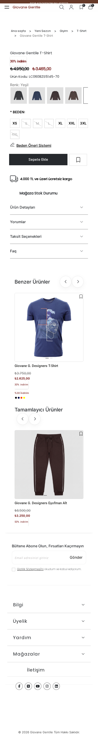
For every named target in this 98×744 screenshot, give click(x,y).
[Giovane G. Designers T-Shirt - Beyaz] (27, 398)
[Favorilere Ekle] (81, 296)
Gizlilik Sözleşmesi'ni (30, 569)
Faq (13, 251)
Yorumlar (18, 222)
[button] (47, 358)
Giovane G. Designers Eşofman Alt (41, 503)
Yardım (22, 637)
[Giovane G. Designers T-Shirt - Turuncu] (21, 398)
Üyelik (20, 621)
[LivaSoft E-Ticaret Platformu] (49, 724)
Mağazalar (26, 654)
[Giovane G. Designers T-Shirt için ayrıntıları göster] (49, 327)
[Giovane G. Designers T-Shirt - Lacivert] (19, 398)
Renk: (14, 85)
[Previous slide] (65, 281)
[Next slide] (77, 281)
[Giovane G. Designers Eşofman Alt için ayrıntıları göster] (49, 464)
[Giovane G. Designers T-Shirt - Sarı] (24, 398)
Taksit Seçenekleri (25, 236)
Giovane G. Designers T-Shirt (36, 366)
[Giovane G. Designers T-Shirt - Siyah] (16, 398)
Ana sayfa (18, 31)
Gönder (76, 557)
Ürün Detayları (22, 207)
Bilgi (18, 605)
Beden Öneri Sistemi (33, 145)
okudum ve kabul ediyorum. (49, 569)
